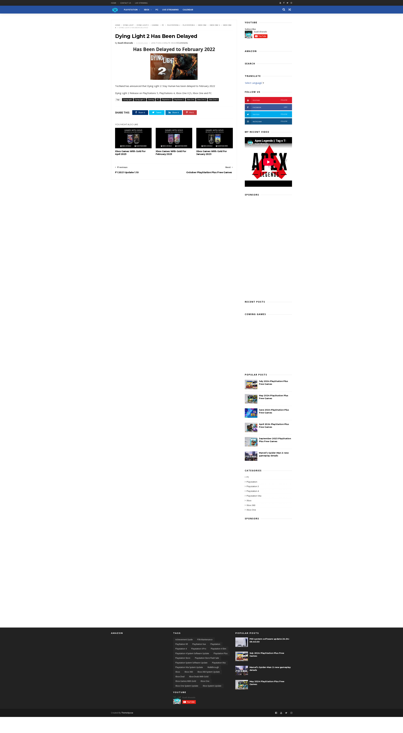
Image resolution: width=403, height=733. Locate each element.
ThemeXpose (127, 712)
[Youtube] (280, 3)
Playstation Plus (220, 653)
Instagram (270, 121)
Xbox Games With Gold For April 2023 (130, 153)
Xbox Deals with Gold (198, 676)
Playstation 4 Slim (218, 648)
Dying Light (128, 25)
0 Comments (182, 43)
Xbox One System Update (186, 686)
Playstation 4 (173, 25)
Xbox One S (215, 25)
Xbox (146, 9)
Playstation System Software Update (191, 662)
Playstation (252, 481)
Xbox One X (213, 99)
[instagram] (291, 3)
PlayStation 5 (189, 25)
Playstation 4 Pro (198, 648)
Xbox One (202, 25)
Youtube (270, 100)
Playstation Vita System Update (189, 667)
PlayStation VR (181, 644)
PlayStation (131, 9)
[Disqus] (174, 218)
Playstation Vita (254, 495)
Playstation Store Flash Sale (207, 658)
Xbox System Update (212, 686)
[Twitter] (287, 3)
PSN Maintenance (205, 639)
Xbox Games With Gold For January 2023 (211, 153)
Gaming (155, 25)
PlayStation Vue (199, 644)
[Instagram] (291, 713)
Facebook (270, 107)
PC (157, 9)
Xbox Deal (179, 676)
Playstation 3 (253, 486)
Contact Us (125, 3)
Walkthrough (213, 667)
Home (113, 3)
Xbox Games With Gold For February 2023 (171, 153)
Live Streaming (170, 9)
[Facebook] (283, 3)
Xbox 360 (251, 505)
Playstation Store (182, 658)
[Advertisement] (268, 247)
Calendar (188, 9)
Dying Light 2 (143, 25)
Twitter (270, 114)
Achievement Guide (184, 639)
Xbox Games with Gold (185, 681)
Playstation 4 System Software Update (192, 653)
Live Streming (141, 3)
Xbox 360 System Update (208, 671)
